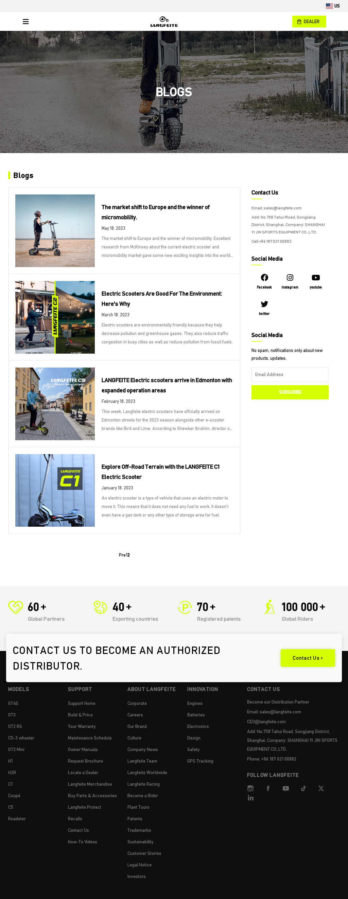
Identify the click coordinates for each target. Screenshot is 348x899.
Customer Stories (144, 853)
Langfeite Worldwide (147, 772)
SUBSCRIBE (290, 392)
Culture (134, 738)
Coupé (14, 795)
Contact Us (78, 830)
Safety (193, 749)
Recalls (75, 818)
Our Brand (137, 726)
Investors (136, 876)
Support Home (81, 703)
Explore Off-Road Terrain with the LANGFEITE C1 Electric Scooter (161, 471)
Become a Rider (142, 795)
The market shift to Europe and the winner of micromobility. (156, 212)
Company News (142, 749)
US (337, 5)
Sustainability (140, 841)
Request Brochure (85, 761)
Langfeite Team (142, 761)
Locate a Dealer (83, 772)
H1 (10, 761)
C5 (10, 807)
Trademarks (139, 830)
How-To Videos (82, 841)
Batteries (196, 714)
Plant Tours (138, 807)
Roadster (17, 818)
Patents (134, 818)
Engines (195, 703)
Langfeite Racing (143, 784)
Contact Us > (308, 658)
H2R (12, 772)
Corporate (137, 703)
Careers (135, 714)
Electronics (198, 726)
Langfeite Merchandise (90, 784)
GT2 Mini (16, 749)
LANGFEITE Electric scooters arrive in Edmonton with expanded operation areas (167, 385)
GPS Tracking (200, 761)
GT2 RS (15, 726)
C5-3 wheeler (21, 738)
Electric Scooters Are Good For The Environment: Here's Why (162, 298)
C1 (10, 784)
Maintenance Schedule (90, 738)
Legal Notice (139, 864)
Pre (122, 555)
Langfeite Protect (84, 807)
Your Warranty (82, 726)
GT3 (12, 714)
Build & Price (80, 714)
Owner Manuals (83, 749)
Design (194, 738)
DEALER (311, 21)
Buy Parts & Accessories (92, 795)
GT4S (13, 703)
